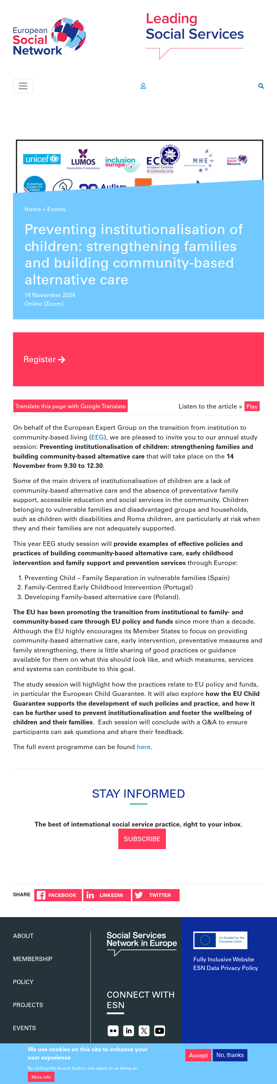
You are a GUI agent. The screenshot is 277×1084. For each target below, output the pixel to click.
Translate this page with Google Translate (70, 406)
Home (33, 209)
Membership (32, 958)
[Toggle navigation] (23, 86)
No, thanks (230, 1055)
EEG (97, 437)
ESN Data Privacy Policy (225, 967)
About (23, 935)
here (143, 746)
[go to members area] (143, 86)
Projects (28, 1004)
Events (56, 209)
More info (41, 1077)
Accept (198, 1055)
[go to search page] (261, 86)
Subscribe (142, 838)
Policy (23, 981)
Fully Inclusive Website (223, 959)
